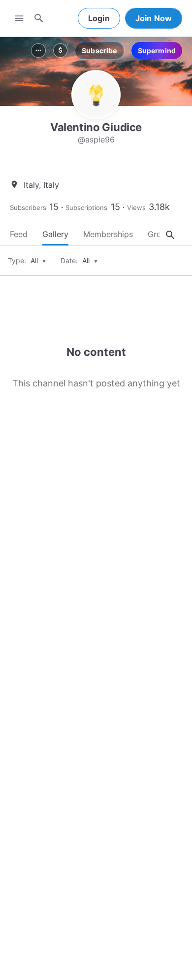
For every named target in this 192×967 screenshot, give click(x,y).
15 (54, 207)
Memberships (108, 234)
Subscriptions (86, 207)
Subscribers (28, 207)
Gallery (55, 234)
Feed (19, 234)
